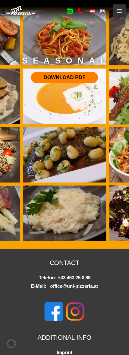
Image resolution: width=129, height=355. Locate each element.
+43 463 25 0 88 (74, 277)
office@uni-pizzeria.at (74, 286)
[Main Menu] (119, 11)
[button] (11, 343)
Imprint (64, 352)
